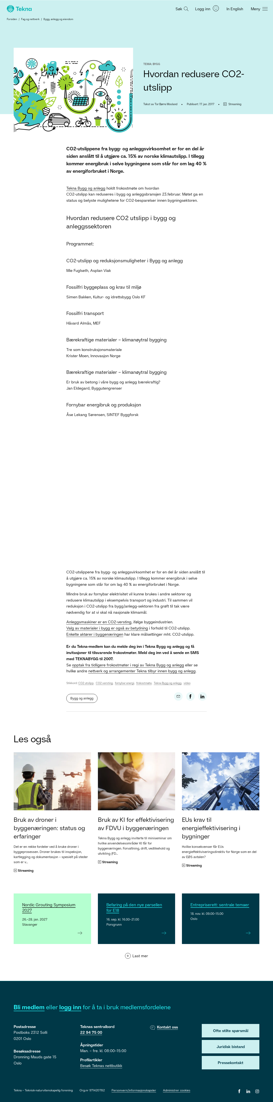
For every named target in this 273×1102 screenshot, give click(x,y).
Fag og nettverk (30, 19)
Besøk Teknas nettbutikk (101, 1065)
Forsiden (12, 19)
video (187, 683)
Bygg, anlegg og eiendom (58, 19)
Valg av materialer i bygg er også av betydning (107, 628)
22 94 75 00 (91, 1032)
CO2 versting (104, 683)
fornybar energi (124, 683)
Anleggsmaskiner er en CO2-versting (98, 621)
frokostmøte (144, 683)
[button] (181, 8)
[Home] (19, 8)
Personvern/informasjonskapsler (134, 1090)
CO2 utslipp (86, 683)
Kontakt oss (167, 1027)
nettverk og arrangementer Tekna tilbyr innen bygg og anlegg (142, 670)
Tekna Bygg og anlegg (85, 188)
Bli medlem (29, 1007)
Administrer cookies (176, 1090)
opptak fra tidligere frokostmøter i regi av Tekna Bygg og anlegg (128, 665)
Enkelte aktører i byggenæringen (94, 634)
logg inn (70, 1007)
